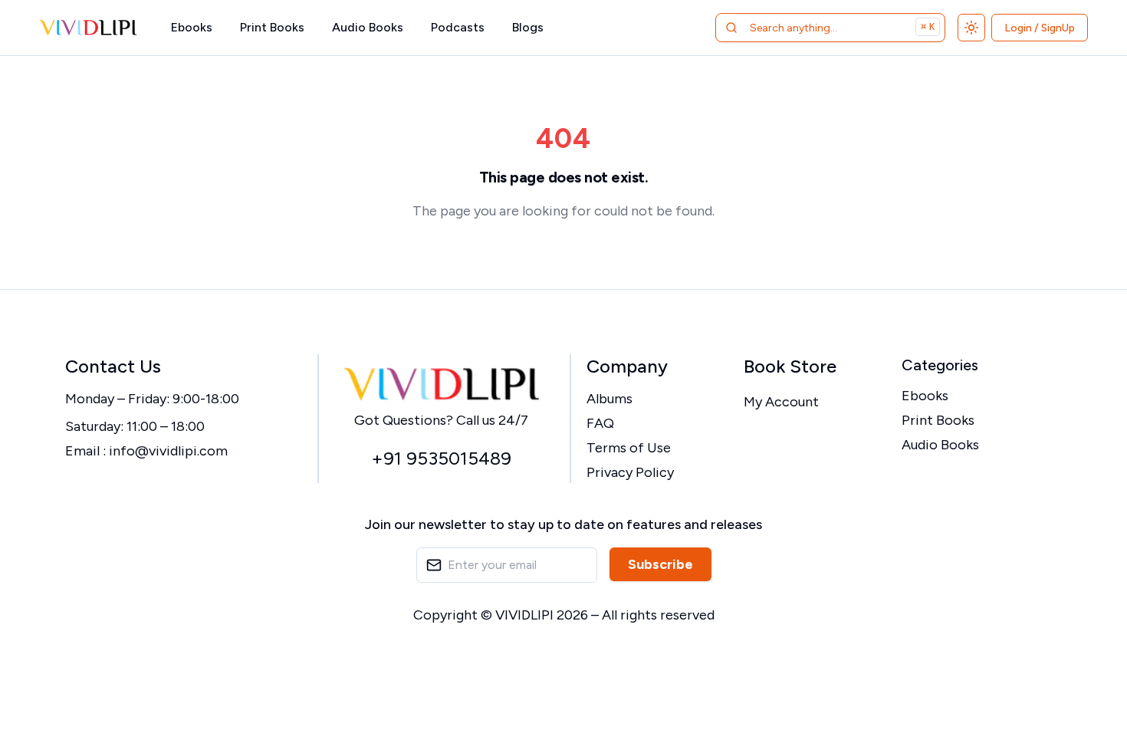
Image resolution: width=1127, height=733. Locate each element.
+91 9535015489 (441, 458)
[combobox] (811, 27)
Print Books (272, 27)
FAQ (600, 423)
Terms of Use (628, 447)
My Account (781, 401)
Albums (609, 398)
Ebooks (191, 27)
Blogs (528, 27)
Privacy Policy (630, 472)
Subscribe (660, 564)
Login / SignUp (1039, 28)
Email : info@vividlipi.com (146, 450)
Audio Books (367, 27)
